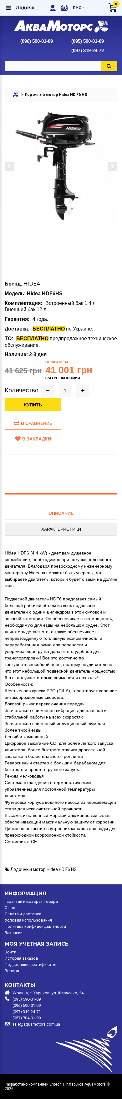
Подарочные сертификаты (30, 965)
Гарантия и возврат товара (31, 901)
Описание (61, 513)
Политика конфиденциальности (35, 926)
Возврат (13, 971)
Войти (10, 952)
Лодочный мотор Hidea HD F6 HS (43, 869)
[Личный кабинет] (53, 8)
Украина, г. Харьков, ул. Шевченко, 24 (48, 993)
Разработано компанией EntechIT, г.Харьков (44, 1084)
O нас (10, 908)
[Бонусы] (64, 8)
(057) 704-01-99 (27, 1018)
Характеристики (61, 529)
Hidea (31, 284)
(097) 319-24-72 (87, 50)
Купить (33, 404)
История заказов (21, 958)
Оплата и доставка (23, 914)
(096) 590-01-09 (36, 41)
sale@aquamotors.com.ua (36, 1024)
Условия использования (28, 920)
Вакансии (14, 933)
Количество (21, 390)
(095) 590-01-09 (87, 41)
